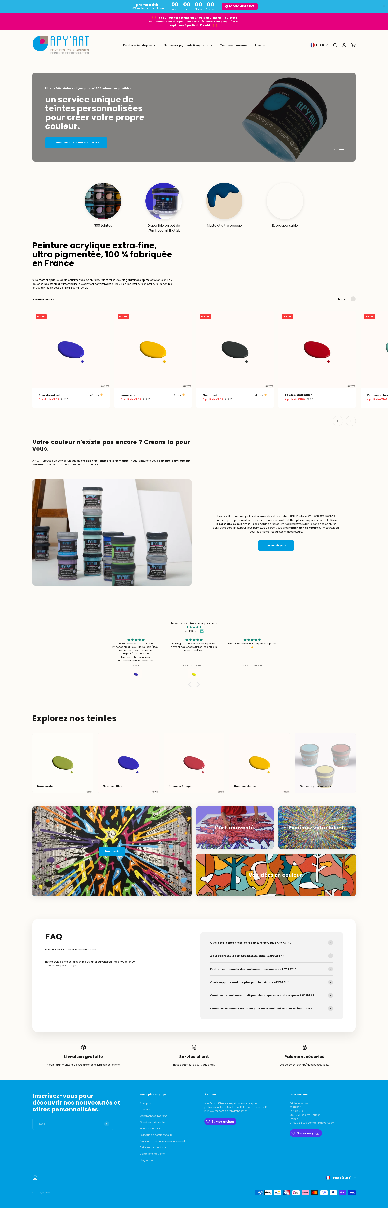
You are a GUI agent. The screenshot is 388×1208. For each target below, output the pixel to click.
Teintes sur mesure (233, 45)
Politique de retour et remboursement (162, 1141)
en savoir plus (276, 545)
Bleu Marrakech (50, 395)
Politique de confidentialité (156, 1135)
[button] (191, 684)
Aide (258, 45)
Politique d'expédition (153, 1147)
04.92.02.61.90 (299, 1122)
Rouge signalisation (298, 395)
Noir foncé (210, 395)
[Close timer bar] (384, 6)
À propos (145, 1103)
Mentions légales (150, 1128)
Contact (145, 1109)
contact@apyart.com (321, 1122)
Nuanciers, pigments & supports (186, 45)
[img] (194, 627)
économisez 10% (241, 6)
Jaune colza (129, 395)
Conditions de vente (152, 1122)
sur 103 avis (192, 631)
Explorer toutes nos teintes (194, 143)
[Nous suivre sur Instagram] (35, 1177)
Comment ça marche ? (154, 1116)
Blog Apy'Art (147, 1160)
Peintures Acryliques (137, 45)
